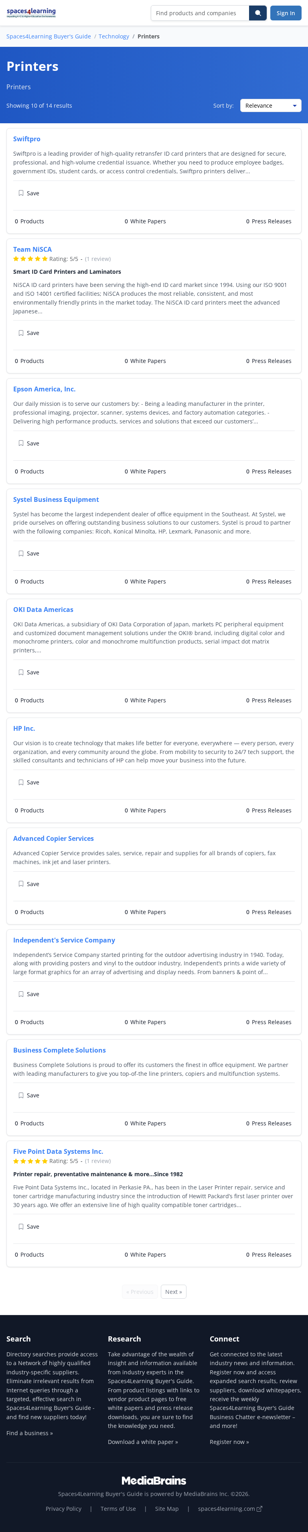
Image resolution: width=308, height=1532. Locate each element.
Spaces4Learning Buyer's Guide (48, 36)
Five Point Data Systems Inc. (58, 1151)
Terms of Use (118, 1508)
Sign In (286, 13)
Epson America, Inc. (44, 389)
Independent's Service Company (64, 940)
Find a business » (29, 1433)
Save (33, 193)
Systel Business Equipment (56, 499)
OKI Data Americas (43, 609)
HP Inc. (24, 728)
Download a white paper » (143, 1442)
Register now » (229, 1442)
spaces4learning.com (227, 1508)
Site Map (167, 1508)
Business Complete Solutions (59, 1050)
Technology (114, 36)
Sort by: (223, 105)
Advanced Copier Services (53, 838)
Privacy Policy (63, 1508)
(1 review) (98, 259)
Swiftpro (27, 138)
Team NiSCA (32, 249)
